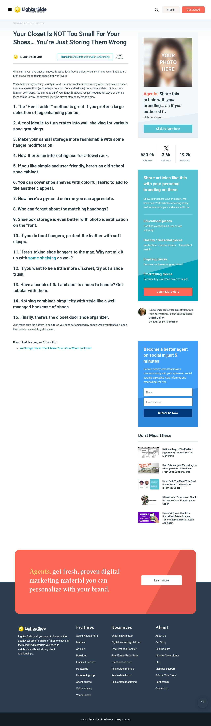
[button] (171, 9)
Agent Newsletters (87, 635)
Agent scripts (84, 681)
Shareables (18, 23)
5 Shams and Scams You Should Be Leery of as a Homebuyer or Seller (179, 500)
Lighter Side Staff (32, 57)
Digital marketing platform (126, 642)
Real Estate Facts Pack (124, 655)
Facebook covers (121, 662)
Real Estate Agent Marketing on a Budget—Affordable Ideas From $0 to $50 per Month (179, 468)
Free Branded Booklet (123, 649)
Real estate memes (122, 668)
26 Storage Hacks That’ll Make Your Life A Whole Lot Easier (56, 348)
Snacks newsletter (122, 635)
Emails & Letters (85, 662)
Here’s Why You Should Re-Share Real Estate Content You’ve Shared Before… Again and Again (178, 518)
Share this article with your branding (85, 57)
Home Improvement (35, 23)
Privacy (117, 719)
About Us (160, 635)
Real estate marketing (124, 681)
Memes (80, 642)
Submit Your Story (165, 675)
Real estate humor (121, 675)
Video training (84, 688)
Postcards (82, 668)
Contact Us (161, 688)
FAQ (157, 662)
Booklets (81, 655)
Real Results (162, 649)
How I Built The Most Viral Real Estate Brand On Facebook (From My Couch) (179, 484)
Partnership (162, 681)
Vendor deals (83, 695)
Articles (80, 649)
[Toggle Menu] (9, 9)
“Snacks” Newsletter (167, 655)
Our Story (160, 642)
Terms (127, 719)
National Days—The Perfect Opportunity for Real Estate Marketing (177, 452)
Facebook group (85, 675)
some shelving (42, 257)
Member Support (165, 668)
